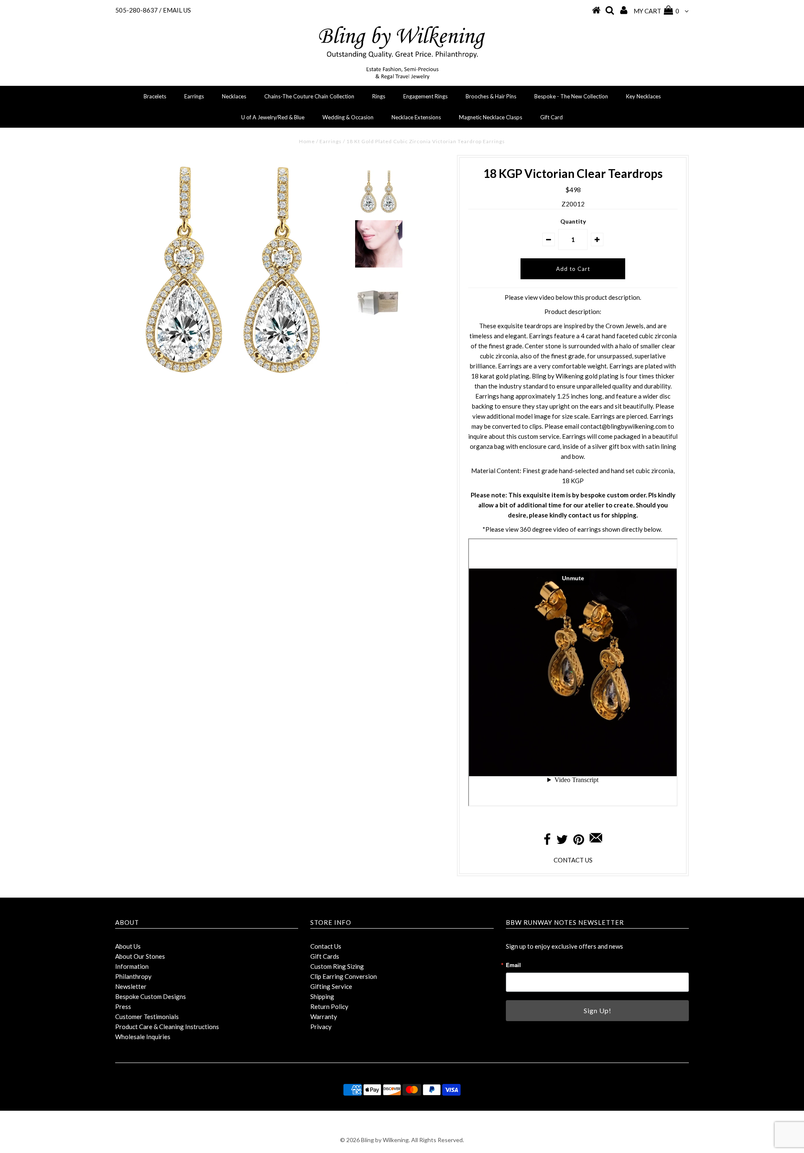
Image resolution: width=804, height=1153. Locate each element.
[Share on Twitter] (562, 841)
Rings (378, 96)
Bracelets (155, 96)
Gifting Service (331, 986)
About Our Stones (140, 956)
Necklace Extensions (416, 117)
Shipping (322, 996)
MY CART (656, 11)
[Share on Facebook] (547, 841)
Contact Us (325, 946)
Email (513, 965)
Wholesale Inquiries (142, 1036)
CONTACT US (573, 860)
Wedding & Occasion (348, 117)
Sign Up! (597, 1010)
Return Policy (329, 1006)
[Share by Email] (596, 841)
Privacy (321, 1026)
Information (132, 966)
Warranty (323, 1016)
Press (123, 1006)
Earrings (194, 96)
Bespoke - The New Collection (571, 96)
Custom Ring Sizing (337, 966)
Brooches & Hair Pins (491, 96)
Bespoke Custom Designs (150, 996)
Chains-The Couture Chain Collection (309, 96)
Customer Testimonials (147, 1016)
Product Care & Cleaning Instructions (167, 1026)
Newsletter (131, 986)
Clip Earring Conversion (343, 976)
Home (307, 141)
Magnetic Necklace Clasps (490, 117)
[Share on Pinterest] (578, 841)
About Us (128, 946)
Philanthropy (133, 976)
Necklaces (234, 96)
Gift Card (551, 117)
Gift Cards (324, 956)
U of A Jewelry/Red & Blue (272, 117)
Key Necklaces (643, 96)
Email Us (177, 10)
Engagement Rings (425, 96)
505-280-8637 (136, 10)
